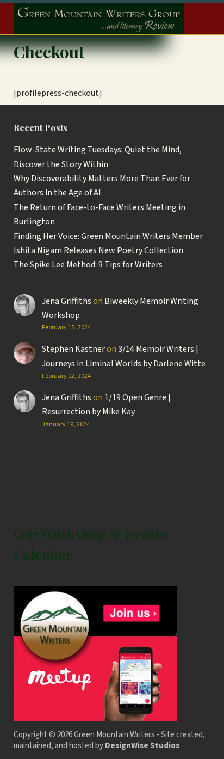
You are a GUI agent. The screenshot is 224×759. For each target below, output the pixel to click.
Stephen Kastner (73, 349)
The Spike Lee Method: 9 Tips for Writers (88, 265)
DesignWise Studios (142, 745)
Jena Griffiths (66, 301)
